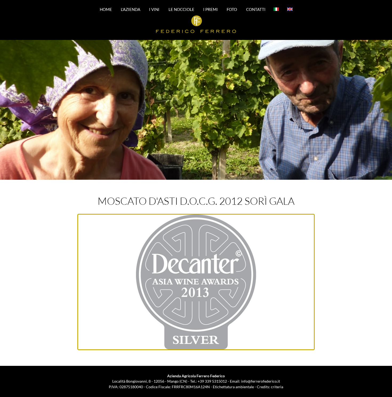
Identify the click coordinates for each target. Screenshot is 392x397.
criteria (277, 386)
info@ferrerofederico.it (260, 381)
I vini (154, 9)
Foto (232, 9)
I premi (210, 9)
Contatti (256, 9)
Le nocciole (181, 9)
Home (106, 9)
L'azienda (130, 9)
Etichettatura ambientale (233, 386)
